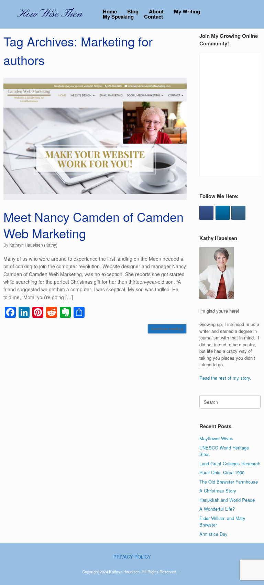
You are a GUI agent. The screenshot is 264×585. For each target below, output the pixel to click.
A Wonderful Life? (217, 509)
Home (110, 11)
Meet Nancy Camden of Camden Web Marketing (93, 225)
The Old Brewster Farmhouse (228, 481)
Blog (133, 11)
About (156, 11)
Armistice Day (213, 534)
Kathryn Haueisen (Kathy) (33, 245)
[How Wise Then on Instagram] (238, 213)
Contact (153, 16)
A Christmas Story (217, 490)
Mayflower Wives (216, 438)
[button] (254, 14)
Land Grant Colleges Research (229, 463)
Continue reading (167, 328)
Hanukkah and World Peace (227, 500)
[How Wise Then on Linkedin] (223, 213)
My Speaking (118, 16)
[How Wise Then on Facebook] (206, 213)
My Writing (187, 11)
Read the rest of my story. (225, 378)
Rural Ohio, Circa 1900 (221, 472)
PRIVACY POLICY (132, 556)
